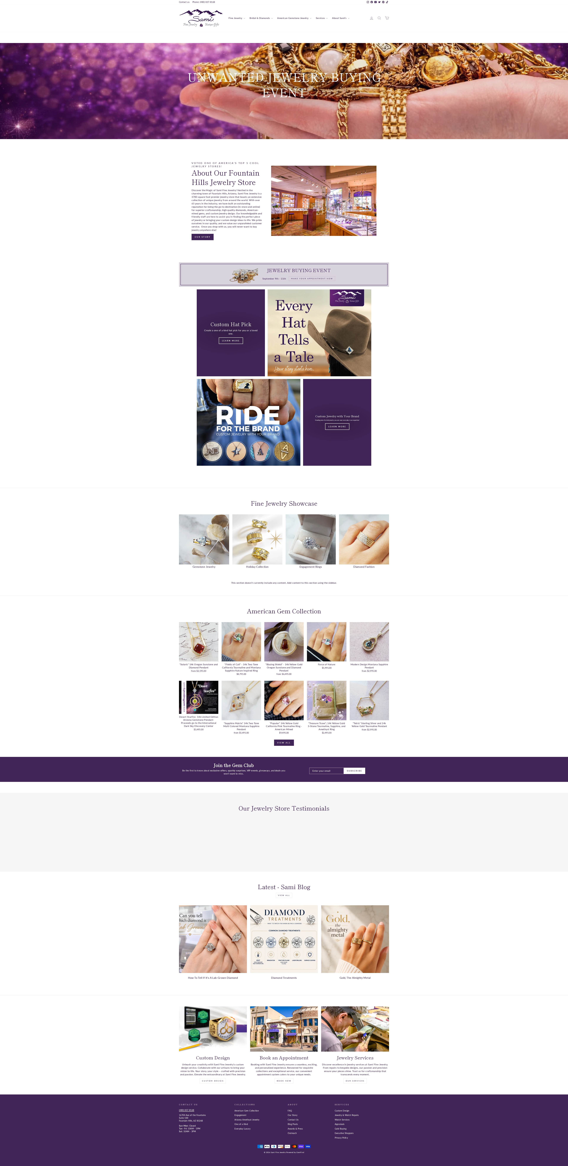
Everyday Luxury (242, 1129)
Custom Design (213, 1081)
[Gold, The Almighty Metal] (355, 939)
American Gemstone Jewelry (293, 18)
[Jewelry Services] (355, 1029)
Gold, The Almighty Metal (355, 977)
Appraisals (339, 1124)
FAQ (290, 1111)
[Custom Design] (213, 1029)
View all (284, 743)
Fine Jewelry (236, 18)
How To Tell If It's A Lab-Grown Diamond (213, 977)
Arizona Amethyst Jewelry (246, 1120)
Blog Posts (293, 1124)
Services (321, 18)
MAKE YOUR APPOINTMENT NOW (283, 110)
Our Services (355, 1081)
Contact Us (293, 1120)
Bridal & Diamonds (260, 18)
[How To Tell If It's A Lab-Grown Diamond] (213, 939)
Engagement (240, 1115)
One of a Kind (241, 1124)
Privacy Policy (341, 1138)
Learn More (231, 340)
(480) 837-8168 (186, 1110)
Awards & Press (295, 1129)
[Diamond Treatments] (284, 939)
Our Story (202, 237)
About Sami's (339, 18)
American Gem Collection (246, 1111)
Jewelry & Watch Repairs (347, 1115)
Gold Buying (340, 1129)
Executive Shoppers (344, 1133)
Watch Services (342, 1120)
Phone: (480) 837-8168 (203, 2)
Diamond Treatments (284, 977)
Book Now (284, 1081)
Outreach (292, 1133)
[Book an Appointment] (284, 1029)
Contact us (184, 2)
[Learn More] (337, 422)
